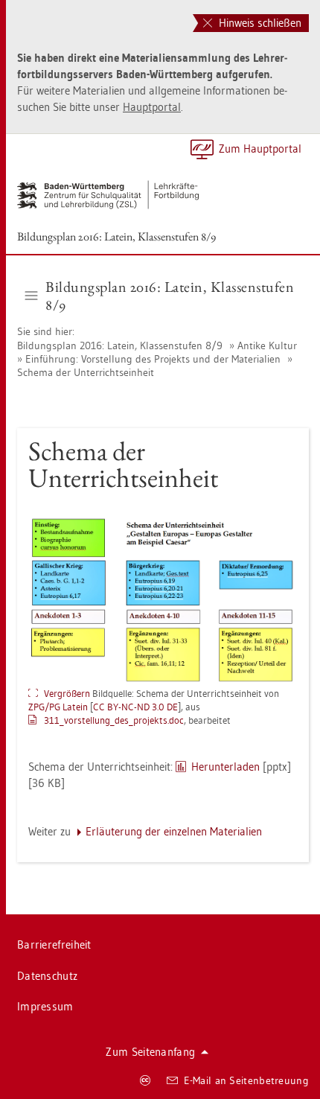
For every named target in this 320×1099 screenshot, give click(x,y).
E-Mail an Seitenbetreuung (247, 1080)
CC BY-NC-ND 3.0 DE (135, 707)
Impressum (45, 1006)
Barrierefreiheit (54, 944)
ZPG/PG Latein (58, 707)
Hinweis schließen (258, 23)
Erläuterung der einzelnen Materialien (174, 831)
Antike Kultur (267, 345)
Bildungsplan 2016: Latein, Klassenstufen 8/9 (116, 236)
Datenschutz (47, 976)
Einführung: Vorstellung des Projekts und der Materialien (153, 359)
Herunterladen (225, 766)
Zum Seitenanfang (150, 1052)
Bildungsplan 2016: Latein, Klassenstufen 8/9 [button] (169, 295)
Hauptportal (152, 107)
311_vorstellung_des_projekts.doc (114, 720)
